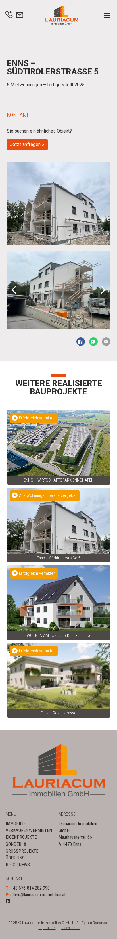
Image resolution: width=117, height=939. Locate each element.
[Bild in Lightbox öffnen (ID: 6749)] (58, 289)
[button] (14, 290)
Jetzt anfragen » (27, 144)
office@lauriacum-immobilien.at (38, 895)
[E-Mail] (106, 341)
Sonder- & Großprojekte (22, 848)
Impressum (47, 928)
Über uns (15, 858)
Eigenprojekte (21, 837)
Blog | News (18, 864)
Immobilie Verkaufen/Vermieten (28, 827)
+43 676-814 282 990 (30, 888)
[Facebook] (80, 341)
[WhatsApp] (93, 341)
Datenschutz (70, 928)
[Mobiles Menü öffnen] (107, 15)
